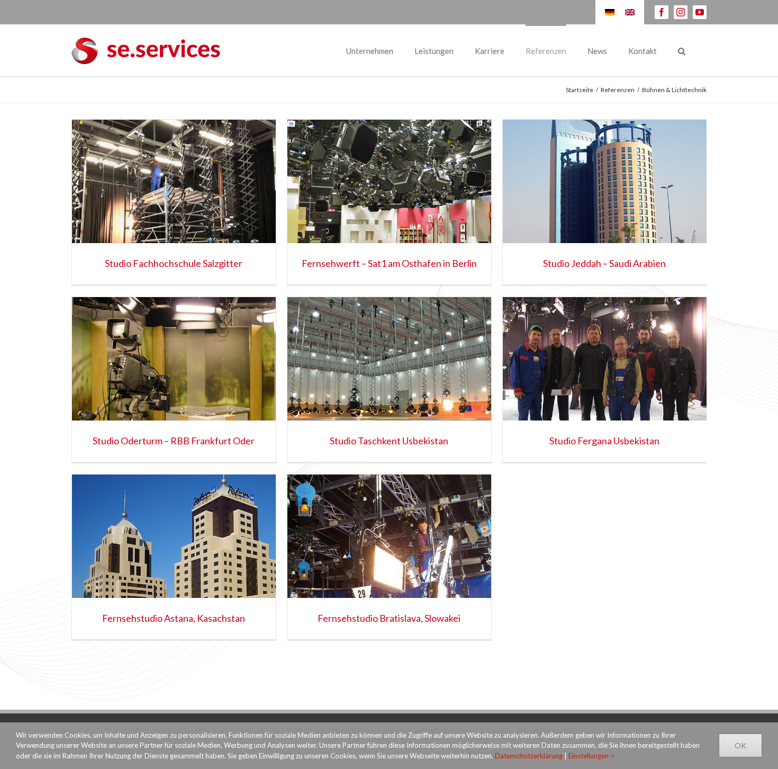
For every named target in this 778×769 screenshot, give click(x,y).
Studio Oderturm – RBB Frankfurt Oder (174, 440)
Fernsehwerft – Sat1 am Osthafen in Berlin (389, 263)
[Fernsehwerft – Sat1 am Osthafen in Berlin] (389, 202)
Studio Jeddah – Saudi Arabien (604, 263)
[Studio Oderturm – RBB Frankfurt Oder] (174, 379)
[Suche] (681, 50)
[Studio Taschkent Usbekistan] (389, 379)
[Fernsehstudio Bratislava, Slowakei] (389, 557)
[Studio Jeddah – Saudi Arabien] (605, 202)
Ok (740, 745)
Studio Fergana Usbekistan (604, 440)
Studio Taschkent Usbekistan (389, 440)
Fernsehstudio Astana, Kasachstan (173, 618)
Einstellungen (589, 756)
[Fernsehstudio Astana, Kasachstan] (174, 557)
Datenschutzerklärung (529, 756)
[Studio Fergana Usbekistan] (605, 379)
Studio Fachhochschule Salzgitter (173, 263)
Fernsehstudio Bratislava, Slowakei (389, 618)
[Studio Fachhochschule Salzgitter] (174, 202)
